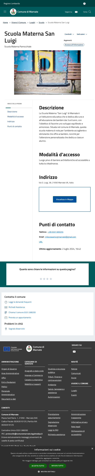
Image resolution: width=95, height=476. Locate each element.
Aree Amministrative (10, 373)
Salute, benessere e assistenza (56, 391)
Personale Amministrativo (8, 393)
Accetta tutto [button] (38, 466)
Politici (4, 386)
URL (41, 241)
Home (5, 22)
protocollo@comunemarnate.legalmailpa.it (24, 433)
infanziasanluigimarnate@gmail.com (60, 236)
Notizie (74, 368)
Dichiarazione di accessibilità (78, 433)
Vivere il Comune (19, 22)
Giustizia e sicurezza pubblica (56, 370)
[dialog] (47, 461)
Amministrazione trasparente (78, 416)
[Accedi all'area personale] (84, 3)
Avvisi (73, 377)
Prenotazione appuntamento (54, 416)
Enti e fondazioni (8, 382)
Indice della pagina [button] (14, 103)
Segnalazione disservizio (53, 424)
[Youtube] (75, 11)
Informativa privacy (79, 422)
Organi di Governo (9, 368)
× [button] (92, 449)
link (71, 461)
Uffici (3, 377)
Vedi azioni (81, 34)
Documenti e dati (8, 398)
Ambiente (52, 384)
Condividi (68, 34)
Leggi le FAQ (53, 430)
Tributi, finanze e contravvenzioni (55, 378)
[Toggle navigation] (4, 11)
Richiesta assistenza (56, 434)
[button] (47, 471)
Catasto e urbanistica (34, 379)
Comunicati (76, 373)
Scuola (41, 22)
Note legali (75, 426)
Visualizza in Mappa (64, 199)
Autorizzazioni (54, 396)
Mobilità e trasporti (33, 384)
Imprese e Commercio (34, 375)
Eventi (74, 395)
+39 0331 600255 (55, 231)
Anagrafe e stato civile (34, 370)
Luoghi (32, 22)
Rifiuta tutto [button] (57, 466)
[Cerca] (89, 11)
